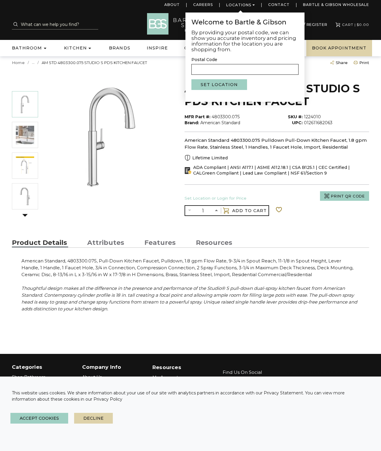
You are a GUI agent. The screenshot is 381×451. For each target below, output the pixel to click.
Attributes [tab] (105, 243)
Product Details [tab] (39, 243)
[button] (25, 216)
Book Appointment (339, 48)
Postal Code (204, 59)
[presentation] (40, 242)
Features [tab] (160, 243)
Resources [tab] (214, 243)
